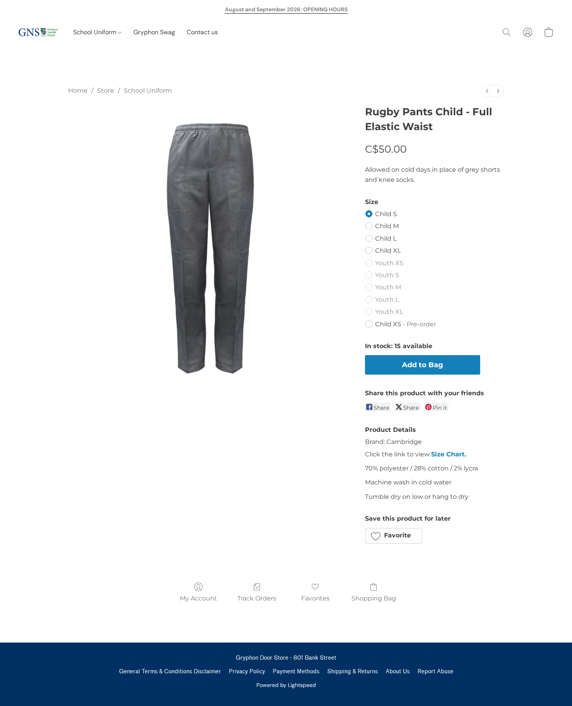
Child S (386, 214)
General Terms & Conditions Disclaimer (170, 671)
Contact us (202, 32)
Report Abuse (435, 671)
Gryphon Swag (154, 32)
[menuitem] (487, 91)
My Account (198, 598)
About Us (398, 671)
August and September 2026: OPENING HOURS (286, 9)
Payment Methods (296, 671)
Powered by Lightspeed (286, 684)
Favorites (315, 598)
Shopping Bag (373, 598)
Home (78, 90)
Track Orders (256, 598)
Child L (386, 238)
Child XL (388, 250)
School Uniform (95, 32)
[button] (38, 32)
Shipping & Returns (352, 671)
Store (105, 90)
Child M (387, 226)
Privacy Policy (247, 671)
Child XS (405, 324)
